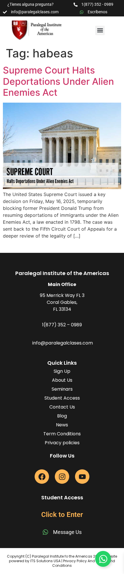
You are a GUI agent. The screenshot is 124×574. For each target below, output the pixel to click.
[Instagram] (62, 476)
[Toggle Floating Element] (103, 559)
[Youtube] (82, 476)
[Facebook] (42, 476)
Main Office (62, 284)
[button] (100, 30)
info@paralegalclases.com (62, 343)
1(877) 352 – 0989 (62, 324)
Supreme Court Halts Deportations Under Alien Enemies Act (58, 81)
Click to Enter (62, 515)
